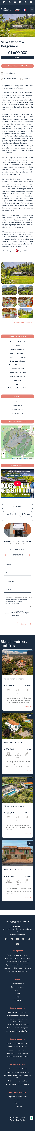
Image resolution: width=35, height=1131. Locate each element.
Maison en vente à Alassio (17, 1069)
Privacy (17, 1103)
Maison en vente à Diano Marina (17, 1072)
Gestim (22, 1120)
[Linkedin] (20, 2)
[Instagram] (25, 2)
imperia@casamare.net (17, 549)
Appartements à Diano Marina (17, 1053)
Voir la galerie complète (23, 322)
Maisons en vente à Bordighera (17, 1028)
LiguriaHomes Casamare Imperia (17, 541)
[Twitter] (9, 2)
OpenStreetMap (24, 458)
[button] (25, 10)
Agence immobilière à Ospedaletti (17, 958)
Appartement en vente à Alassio (17, 1084)
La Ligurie (17, 990)
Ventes (17, 993)
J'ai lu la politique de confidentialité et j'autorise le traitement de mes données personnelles (20, 613)
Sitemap (17, 1100)
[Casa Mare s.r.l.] (11, 9)
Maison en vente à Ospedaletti (17, 1024)
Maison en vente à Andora (17, 1081)
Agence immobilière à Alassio (17, 971)
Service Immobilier (17, 987)
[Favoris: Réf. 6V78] (30, 843)
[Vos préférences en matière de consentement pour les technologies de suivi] (31, 1118)
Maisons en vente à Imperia (17, 1047)
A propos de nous (17, 984)
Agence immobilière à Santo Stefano (17, 968)
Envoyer (24, 624)
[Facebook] (4, 2)
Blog (17, 997)
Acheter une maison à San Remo (17, 1031)
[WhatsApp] (31, 2)
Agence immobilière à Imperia (17, 955)
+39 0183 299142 (17, 555)
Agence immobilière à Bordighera (17, 961)
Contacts (17, 1000)
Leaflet (13, 458)
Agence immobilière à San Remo (17, 965)
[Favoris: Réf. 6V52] (30, 653)
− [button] (3, 456)
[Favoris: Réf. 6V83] (30, 716)
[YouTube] (15, 2)
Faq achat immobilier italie (17, 1097)
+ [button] (3, 453)
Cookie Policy (17, 1106)
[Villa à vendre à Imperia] (17, 662)
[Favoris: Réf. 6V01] (30, 780)
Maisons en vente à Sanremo (17, 1012)
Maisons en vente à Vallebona (17, 1056)
